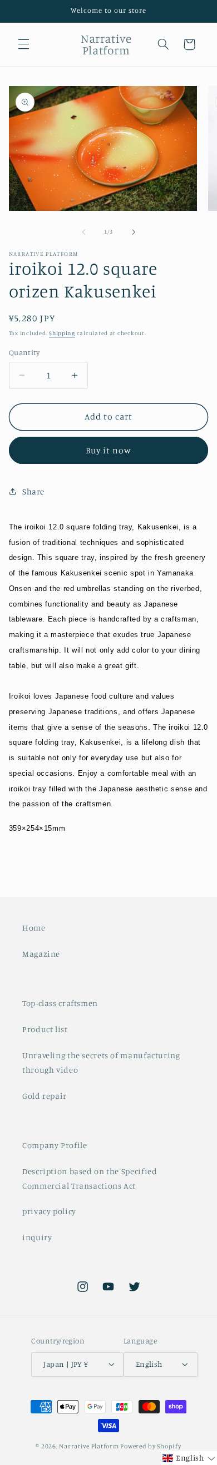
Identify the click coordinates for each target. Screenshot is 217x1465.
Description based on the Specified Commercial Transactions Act (89, 1178)
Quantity (24, 352)
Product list (45, 1029)
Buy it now (109, 450)
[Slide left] (83, 232)
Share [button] (33, 491)
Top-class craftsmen (60, 1003)
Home (34, 927)
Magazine (41, 953)
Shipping (62, 333)
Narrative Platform (89, 1446)
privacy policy (49, 1211)
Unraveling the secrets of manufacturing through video (101, 1062)
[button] (23, 44)
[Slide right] (133, 232)
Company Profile (54, 1145)
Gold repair (44, 1095)
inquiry (37, 1237)
